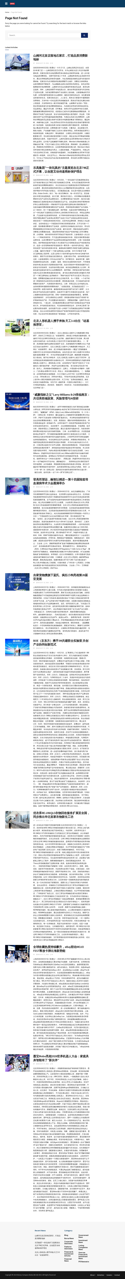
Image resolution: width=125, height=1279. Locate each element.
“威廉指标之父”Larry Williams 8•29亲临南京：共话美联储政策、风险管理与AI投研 (61, 396)
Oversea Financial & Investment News (83, 1255)
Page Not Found (16, 12)
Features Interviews (68, 1248)
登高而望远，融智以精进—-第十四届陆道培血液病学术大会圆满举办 (60, 481)
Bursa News (69, 1238)
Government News (83, 1236)
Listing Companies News (83, 1247)
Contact (117, 1275)
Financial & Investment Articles (68, 1254)
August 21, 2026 (43, 648)
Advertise (100, 1275)
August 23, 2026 (43, 63)
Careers (109, 1275)
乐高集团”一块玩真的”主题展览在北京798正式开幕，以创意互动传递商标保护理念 (61, 169)
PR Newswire (83, 1262)
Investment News (83, 1241)
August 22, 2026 (43, 175)
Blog (66, 1235)
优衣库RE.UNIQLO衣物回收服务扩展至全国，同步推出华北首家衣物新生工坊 (61, 815)
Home (7, 12)
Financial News (68, 1260)
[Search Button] (84, 35)
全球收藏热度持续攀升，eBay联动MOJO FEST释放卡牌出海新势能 (58, 949)
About (92, 1275)
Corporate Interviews (68, 1243)
